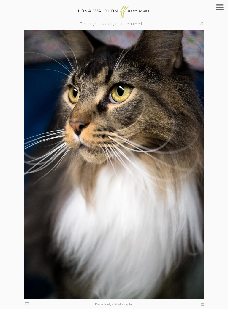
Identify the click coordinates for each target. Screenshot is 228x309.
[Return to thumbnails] (202, 24)
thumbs (199, 304)
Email (27, 304)
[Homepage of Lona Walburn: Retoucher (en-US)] (114, 9)
